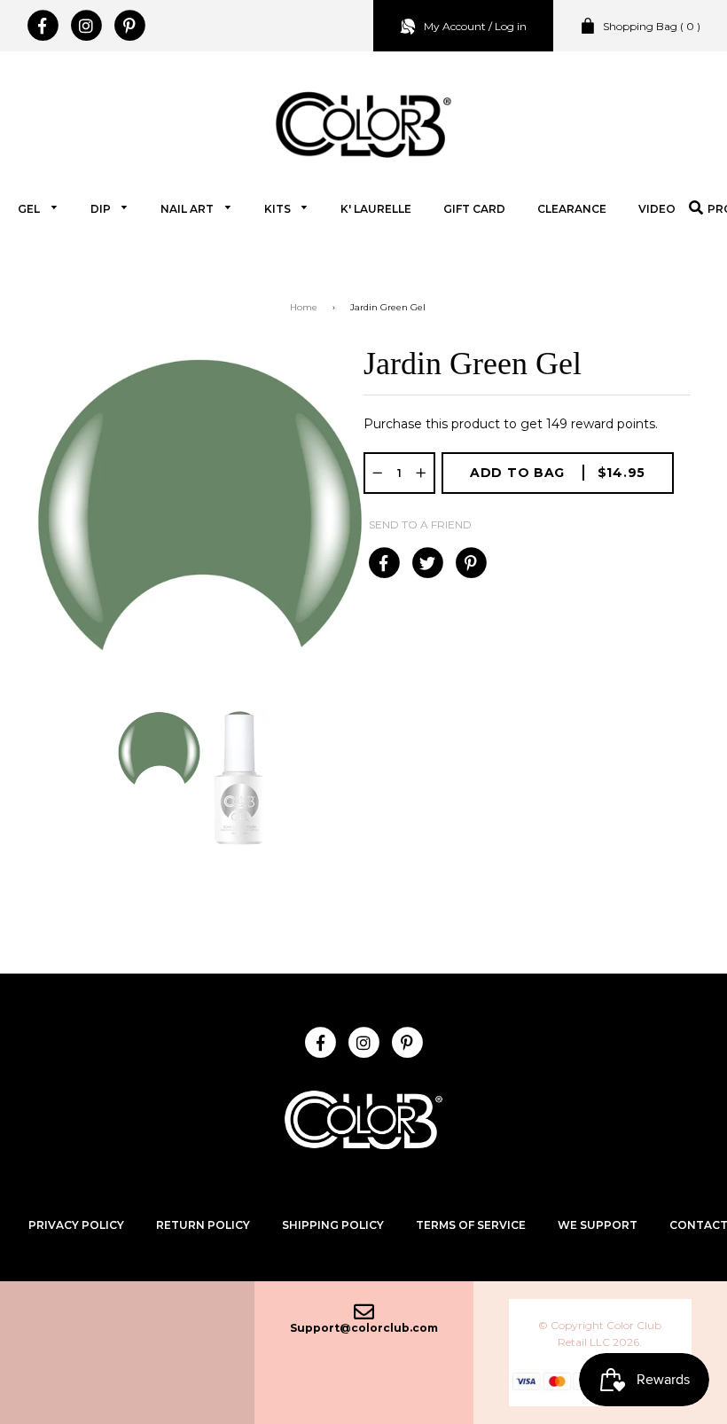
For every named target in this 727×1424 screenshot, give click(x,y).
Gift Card (474, 208)
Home (303, 307)
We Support (597, 1225)
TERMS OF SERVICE (471, 1225)
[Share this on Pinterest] (470, 563)
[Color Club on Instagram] (86, 26)
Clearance (571, 208)
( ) (651, 26)
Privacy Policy (76, 1225)
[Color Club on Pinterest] (129, 26)
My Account (455, 26)
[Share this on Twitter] (427, 563)
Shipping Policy (333, 1225)
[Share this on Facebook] (383, 563)
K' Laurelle (375, 208)
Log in (511, 26)
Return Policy (203, 1225)
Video (657, 208)
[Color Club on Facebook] (42, 26)
